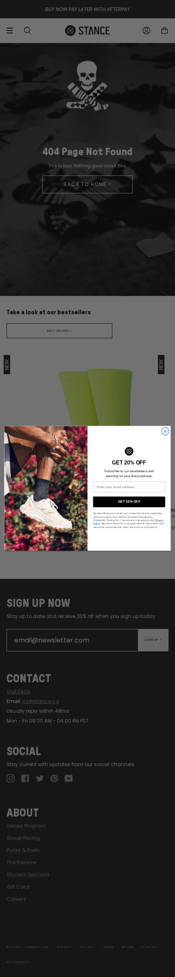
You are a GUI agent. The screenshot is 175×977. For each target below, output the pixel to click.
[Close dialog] (165, 431)
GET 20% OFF (129, 502)
